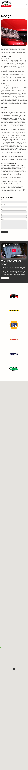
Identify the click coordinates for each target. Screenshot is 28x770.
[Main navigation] (26, 4)
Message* (2, 219)
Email (2, 209)
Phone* (2, 214)
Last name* (3, 204)
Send (4, 231)
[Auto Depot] (6, 4)
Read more (5, 278)
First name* (3, 199)
